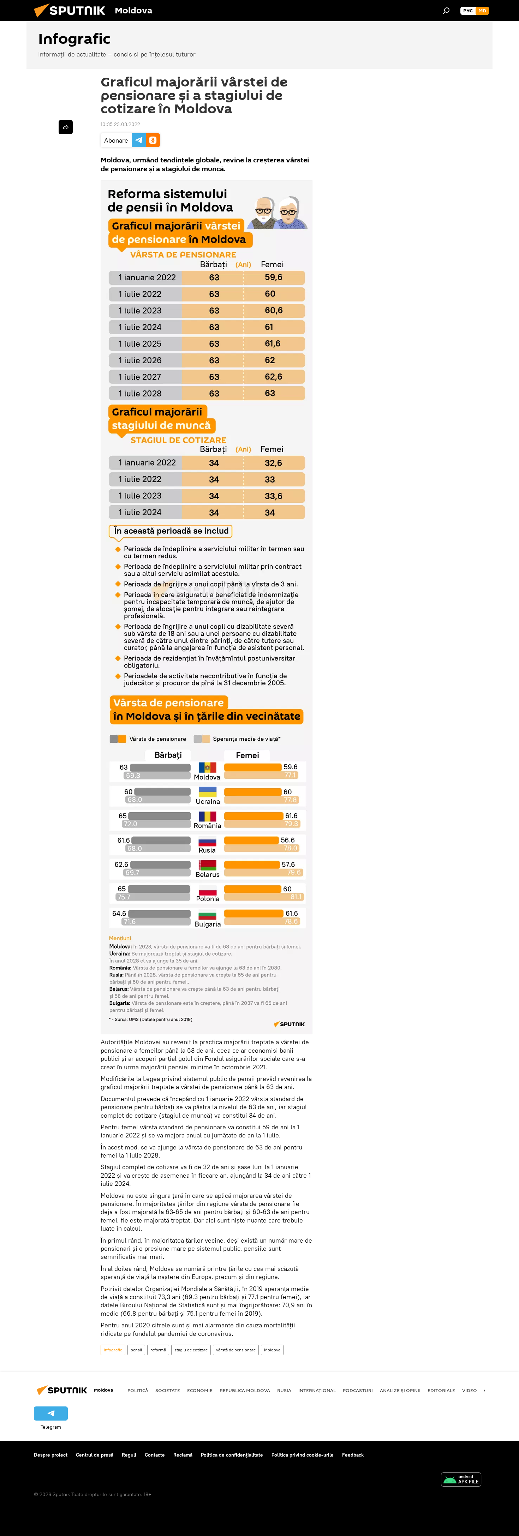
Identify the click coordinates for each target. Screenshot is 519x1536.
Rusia (284, 1390)
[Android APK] (461, 1480)
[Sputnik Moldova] (72, 19)
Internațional (317, 1390)
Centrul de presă (94, 1455)
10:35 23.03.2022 (120, 124)
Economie (200, 1390)
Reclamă (182, 1455)
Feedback (353, 1455)
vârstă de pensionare (236, 1349)
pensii (136, 1349)
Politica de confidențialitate (232, 1455)
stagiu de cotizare (191, 1349)
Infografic (113, 1349)
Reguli (129, 1455)
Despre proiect (50, 1455)
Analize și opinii (400, 1390)
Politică (137, 1390)
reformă (158, 1349)
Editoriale (441, 1390)
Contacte (155, 1455)
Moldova (272, 1349)
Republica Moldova (245, 1390)
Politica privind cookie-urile (303, 1455)
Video (469, 1390)
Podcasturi (358, 1390)
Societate (167, 1390)
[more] (66, 127)
